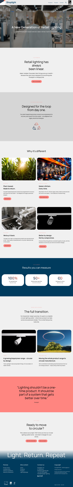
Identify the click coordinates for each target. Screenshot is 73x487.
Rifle (63, 484)
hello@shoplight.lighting (43, 473)
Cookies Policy (6, 469)
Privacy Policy (6, 467)
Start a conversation (36, 81)
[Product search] (66, 2)
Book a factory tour (44, 197)
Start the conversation (31, 440)
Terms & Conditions (8, 470)
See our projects (42, 440)
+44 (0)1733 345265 (42, 472)
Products (50, 2)
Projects (56, 2)
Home (21, 467)
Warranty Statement (8, 472)
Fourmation (58, 484)
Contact (62, 2)
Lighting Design (24, 472)
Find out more (7, 198)
